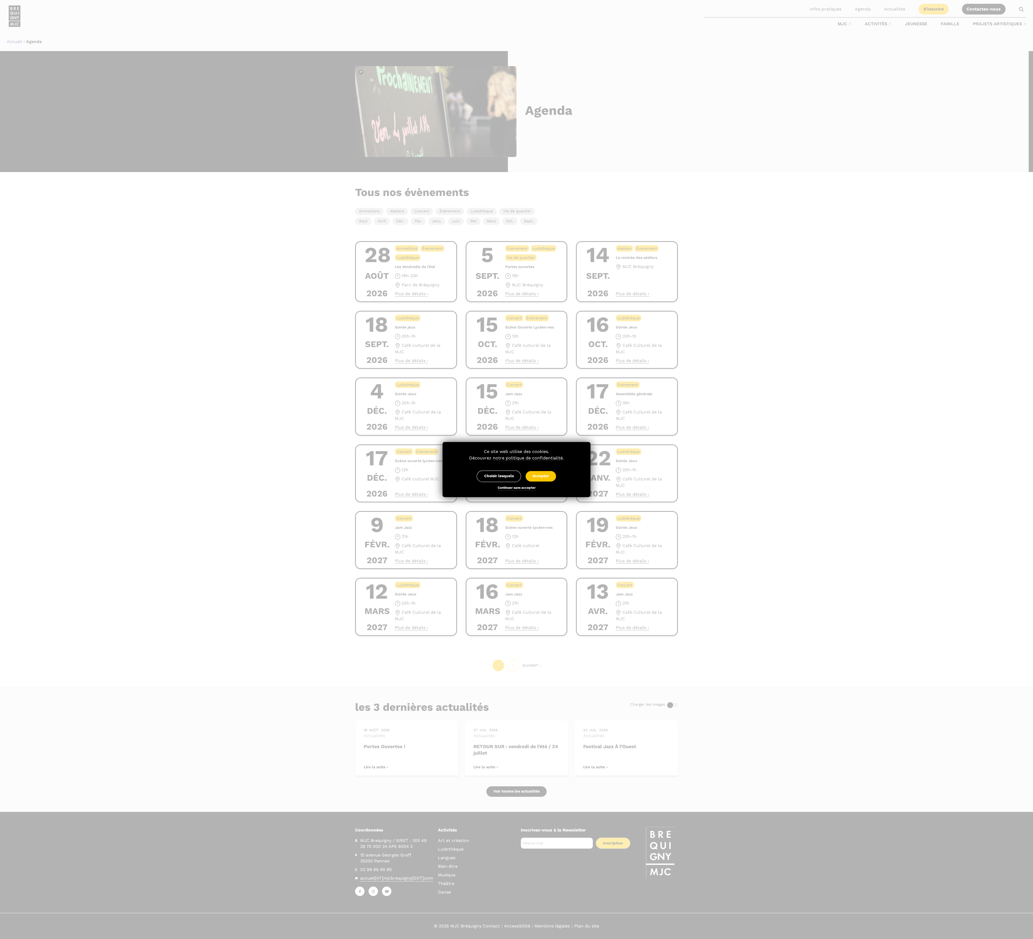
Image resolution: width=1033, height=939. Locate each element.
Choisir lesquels (499, 476)
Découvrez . (516, 457)
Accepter (540, 476)
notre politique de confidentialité (528, 457)
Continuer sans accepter (517, 488)
